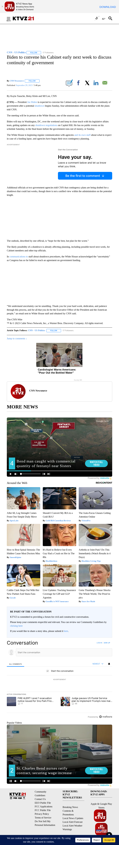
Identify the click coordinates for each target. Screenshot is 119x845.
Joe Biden (32, 102)
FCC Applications (43, 806)
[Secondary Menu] (11, 18)
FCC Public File (43, 810)
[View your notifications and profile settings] (109, 664)
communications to (18, 256)
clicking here (16, 625)
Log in (99, 643)
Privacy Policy (42, 814)
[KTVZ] (25, 18)
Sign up (107, 643)
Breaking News (70, 807)
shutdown (39, 105)
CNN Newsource (17, 81)
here (66, 631)
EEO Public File (43, 802)
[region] (59, 680)
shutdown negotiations (46, 125)
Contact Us (40, 799)
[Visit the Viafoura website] (105, 716)
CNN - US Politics (36, 330)
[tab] (15, 663)
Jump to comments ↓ (17, 338)
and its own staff (82, 135)
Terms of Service (43, 817)
